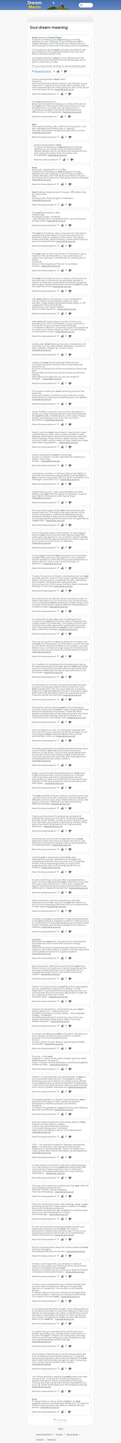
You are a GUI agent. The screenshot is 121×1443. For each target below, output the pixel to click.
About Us (51, 1439)
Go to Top (61, 1420)
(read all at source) (64, 89)
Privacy (59, 1434)
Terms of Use (72, 1434)
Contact (39, 1439)
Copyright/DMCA (44, 1434)
